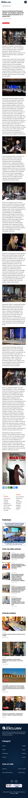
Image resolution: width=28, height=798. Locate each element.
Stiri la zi (9, 6)
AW (17, 793)
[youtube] (16, 781)
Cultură (4, 6)
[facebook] (11, 781)
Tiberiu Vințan (7, 18)
